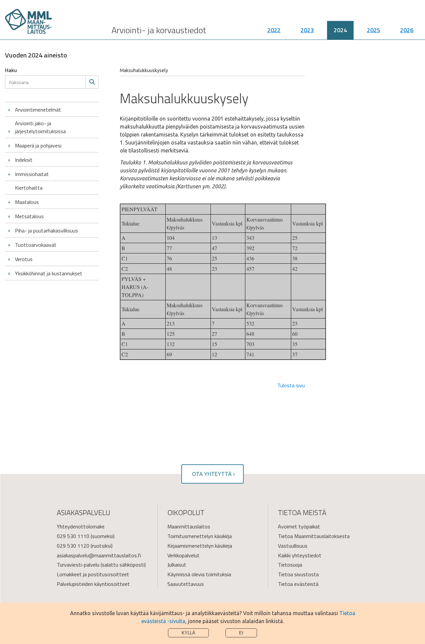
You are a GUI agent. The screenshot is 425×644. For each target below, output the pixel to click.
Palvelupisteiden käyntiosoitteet (93, 584)
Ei (241, 632)
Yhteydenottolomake (81, 526)
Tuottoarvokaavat (35, 245)
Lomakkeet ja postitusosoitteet (93, 574)
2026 (406, 30)
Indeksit (24, 160)
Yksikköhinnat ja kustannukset (48, 273)
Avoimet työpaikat (299, 526)
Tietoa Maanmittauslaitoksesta (314, 536)
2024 (340, 30)
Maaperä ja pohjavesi (38, 145)
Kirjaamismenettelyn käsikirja (199, 546)
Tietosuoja (290, 565)
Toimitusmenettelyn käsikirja (199, 536)
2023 (307, 30)
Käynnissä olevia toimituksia (199, 574)
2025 (373, 30)
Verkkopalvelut (183, 555)
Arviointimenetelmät (38, 110)
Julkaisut (176, 565)
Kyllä (188, 632)
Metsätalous (29, 216)
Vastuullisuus (292, 546)
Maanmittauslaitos (188, 526)
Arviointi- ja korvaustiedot (159, 30)
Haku (11, 70)
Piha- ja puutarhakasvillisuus (46, 230)
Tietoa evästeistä (298, 584)
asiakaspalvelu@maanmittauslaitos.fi (99, 555)
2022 (274, 30)
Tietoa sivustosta (298, 574)
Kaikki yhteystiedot (299, 555)
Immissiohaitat (32, 174)
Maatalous (27, 202)
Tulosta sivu (291, 385)
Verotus (24, 259)
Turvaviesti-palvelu (78, 565)
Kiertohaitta (28, 188)
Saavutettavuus (185, 584)
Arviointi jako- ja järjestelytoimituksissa (40, 127)
